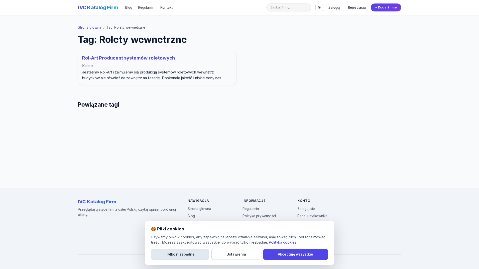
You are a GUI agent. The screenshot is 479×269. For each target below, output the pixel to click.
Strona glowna (199, 209)
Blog (128, 7)
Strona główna (89, 27)
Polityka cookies (283, 242)
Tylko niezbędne (180, 254)
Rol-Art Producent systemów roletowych (128, 58)
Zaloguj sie (306, 209)
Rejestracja (357, 7)
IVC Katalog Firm (98, 7)
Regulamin (146, 7)
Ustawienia (236, 254)
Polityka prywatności (259, 216)
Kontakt (166, 7)
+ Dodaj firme (386, 7)
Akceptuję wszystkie (295, 254)
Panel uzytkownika (312, 216)
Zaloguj (334, 7)
